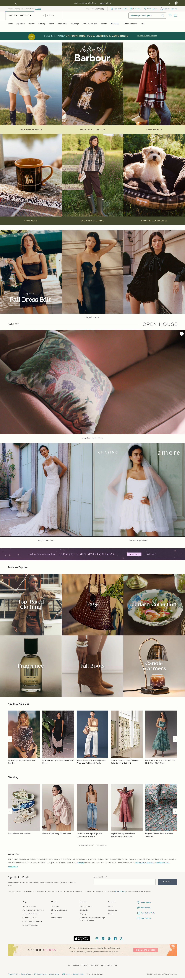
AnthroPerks (146, 908)
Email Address (100, 877)
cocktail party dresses (144, 862)
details (38, 9)
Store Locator (146, 902)
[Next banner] (169, 3)
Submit (167, 882)
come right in (105, 3)
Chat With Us (146, 918)
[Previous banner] (16, 3)
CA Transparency (40, 974)
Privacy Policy (120, 891)
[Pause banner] (176, 3)
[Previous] (10, 739)
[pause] (182, 334)
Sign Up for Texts (148, 913)
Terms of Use (26, 974)
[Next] (174, 739)
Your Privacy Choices (95, 974)
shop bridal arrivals (46, 540)
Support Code (78, 974)
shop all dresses (92, 317)
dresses (80, 862)
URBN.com (66, 974)
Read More (13, 866)
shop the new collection (92, 438)
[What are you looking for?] (163, 16)
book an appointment (138, 540)
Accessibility (54, 974)
